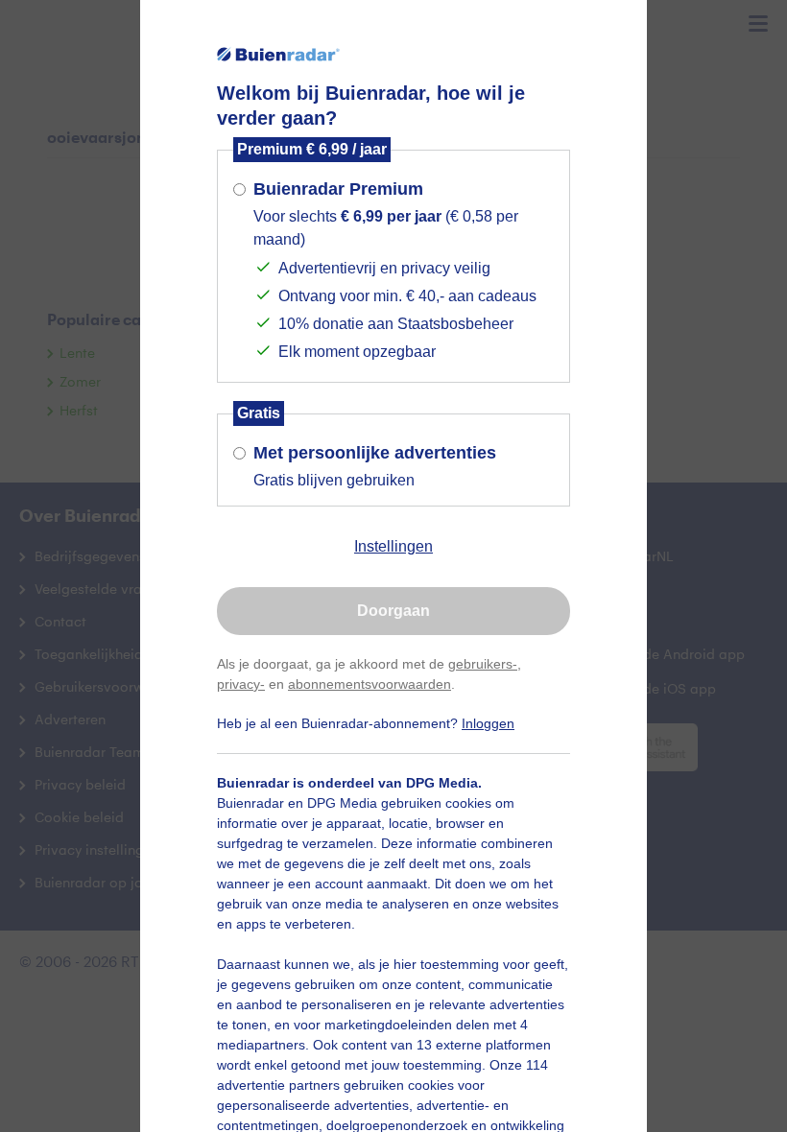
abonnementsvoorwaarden (369, 684)
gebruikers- (482, 664)
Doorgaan (393, 610)
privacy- (241, 684)
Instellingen (393, 546)
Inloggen (488, 723)
